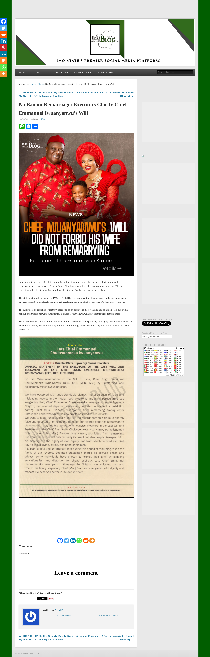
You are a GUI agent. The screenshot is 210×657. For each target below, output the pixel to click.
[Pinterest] (3, 47)
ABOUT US (24, 72)
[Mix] (3, 60)
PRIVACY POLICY (82, 72)
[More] (92, 540)
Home (33, 84)
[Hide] (1, 80)
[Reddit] (86, 540)
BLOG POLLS (42, 72)
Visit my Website (64, 615)
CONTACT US (61, 72)
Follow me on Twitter (108, 615)
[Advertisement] (168, 122)
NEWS (41, 84)
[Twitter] (66, 540)
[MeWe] (3, 54)
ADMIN (59, 610)
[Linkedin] (73, 540)
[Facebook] (60, 540)
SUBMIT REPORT (106, 72)
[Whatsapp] (79, 540)
